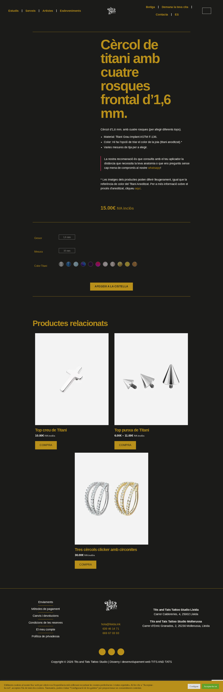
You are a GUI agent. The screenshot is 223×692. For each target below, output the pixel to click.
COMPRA (46, 445)
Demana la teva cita (175, 7)
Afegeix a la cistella (111, 286)
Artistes (47, 10)
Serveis (30, 10)
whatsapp (154, 167)
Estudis (13, 10)
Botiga (150, 7)
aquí (138, 188)
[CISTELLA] (206, 11)
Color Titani (40, 265)
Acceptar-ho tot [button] (210, 686)
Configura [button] (194, 686)
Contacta (162, 14)
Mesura (38, 251)
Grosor (38, 238)
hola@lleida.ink (110, 624)
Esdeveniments (70, 10)
